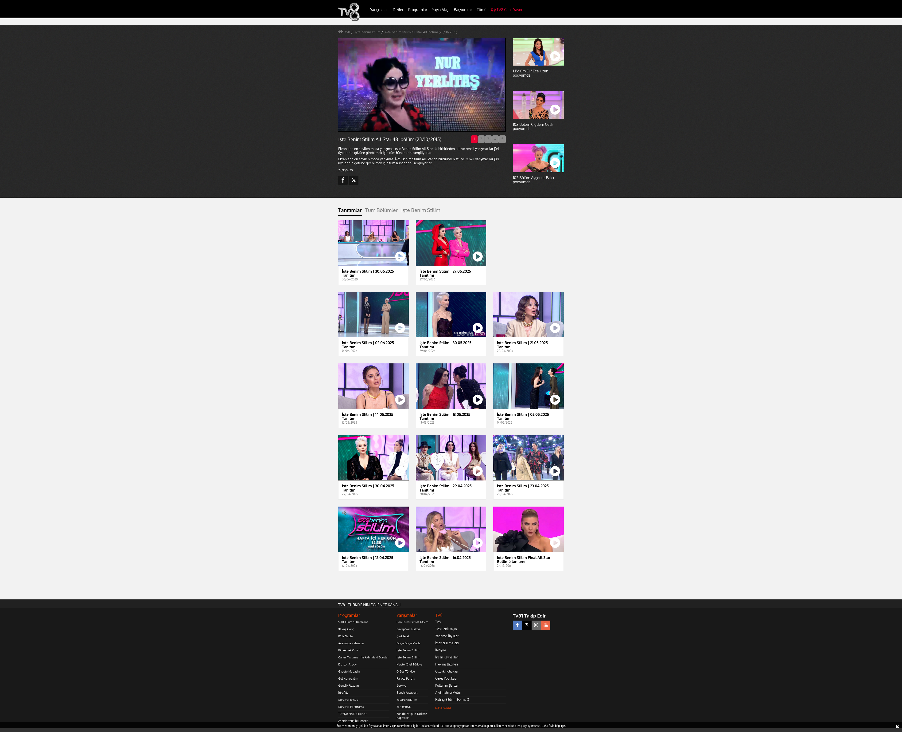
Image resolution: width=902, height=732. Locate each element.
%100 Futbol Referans (353, 622)
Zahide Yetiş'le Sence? (353, 721)
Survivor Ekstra (348, 699)
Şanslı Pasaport (407, 692)
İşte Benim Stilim (408, 650)
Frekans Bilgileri (446, 664)
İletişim (440, 650)
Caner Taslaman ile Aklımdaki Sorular (363, 657)
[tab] (350, 211)
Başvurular (463, 9)
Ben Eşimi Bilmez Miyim (412, 622)
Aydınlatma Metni (448, 692)
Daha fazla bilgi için (553, 726)
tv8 (347, 32)
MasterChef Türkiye (409, 664)
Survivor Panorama (351, 706)
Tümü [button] (481, 9)
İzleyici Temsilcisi (447, 643)
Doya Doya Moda (408, 643)
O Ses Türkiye (406, 671)
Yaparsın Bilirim (407, 699)
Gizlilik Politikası (446, 671)
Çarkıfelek (403, 636)
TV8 (438, 622)
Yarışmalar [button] (379, 9)
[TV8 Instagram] (536, 625)
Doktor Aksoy (347, 664)
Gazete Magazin (349, 671)
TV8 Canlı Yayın (509, 9)
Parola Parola (406, 678)
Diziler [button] (398, 9)
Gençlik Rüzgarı (348, 685)
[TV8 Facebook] (517, 625)
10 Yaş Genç (346, 629)
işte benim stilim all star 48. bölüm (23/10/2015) (421, 32)
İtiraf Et (343, 692)
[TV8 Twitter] (527, 625)
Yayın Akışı (440, 9)
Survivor (402, 685)
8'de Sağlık (345, 636)
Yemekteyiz (404, 706)
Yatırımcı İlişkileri (447, 636)
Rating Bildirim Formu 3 (452, 699)
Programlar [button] (417, 9)
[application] (421, 85)
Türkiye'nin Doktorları (352, 714)
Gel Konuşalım (348, 678)
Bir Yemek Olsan (349, 650)
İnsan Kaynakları (447, 657)
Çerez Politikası (446, 678)
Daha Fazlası (443, 707)
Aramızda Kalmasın (351, 643)
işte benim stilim (367, 32)
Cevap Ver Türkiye (408, 629)
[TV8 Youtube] (545, 625)
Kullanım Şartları (447, 685)
